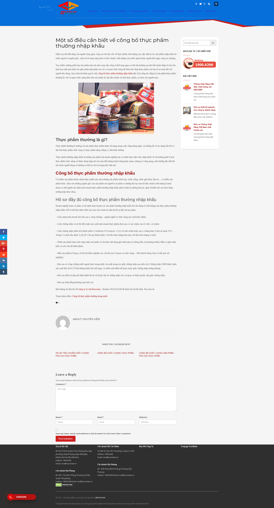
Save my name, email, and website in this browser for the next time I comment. (93, 433)
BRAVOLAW (100, 497)
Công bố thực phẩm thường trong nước (89, 296)
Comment (61, 384)
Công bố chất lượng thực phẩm (115, 353)
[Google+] (205, 4)
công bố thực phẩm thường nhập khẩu (115, 73)
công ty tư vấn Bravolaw (89, 289)
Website (143, 417)
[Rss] (209, 4)
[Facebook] (196, 4)
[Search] (212, 43)
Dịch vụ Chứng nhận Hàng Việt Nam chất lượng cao (203, 127)
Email (100, 417)
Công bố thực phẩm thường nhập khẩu (95, 173)
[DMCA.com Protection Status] (64, 484)
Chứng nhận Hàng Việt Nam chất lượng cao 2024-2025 (204, 87)
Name (59, 417)
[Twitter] (200, 4)
